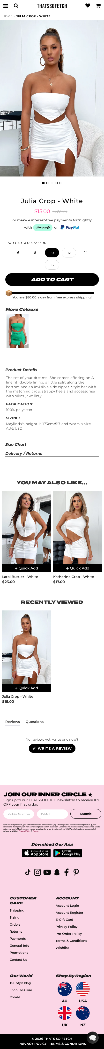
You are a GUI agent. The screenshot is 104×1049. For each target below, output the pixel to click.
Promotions (19, 952)
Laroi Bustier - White (20, 577)
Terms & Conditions (71, 941)
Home (7, 16)
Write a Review (56, 749)
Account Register (69, 912)
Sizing (15, 917)
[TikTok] (28, 873)
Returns (16, 931)
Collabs (15, 997)
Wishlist (62, 948)
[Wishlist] (87, 5)
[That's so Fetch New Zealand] (83, 1013)
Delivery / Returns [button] (23, 453)
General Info (19, 945)
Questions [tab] (35, 722)
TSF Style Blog (20, 983)
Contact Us (18, 959)
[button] (18, 252)
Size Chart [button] (15, 444)
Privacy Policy (66, 927)
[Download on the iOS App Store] (36, 856)
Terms (35, 831)
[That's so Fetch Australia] (65, 989)
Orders (15, 924)
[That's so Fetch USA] (83, 989)
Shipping (17, 910)
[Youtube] (47, 873)
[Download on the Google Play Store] (67, 856)
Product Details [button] (21, 370)
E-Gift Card (64, 919)
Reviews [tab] (12, 722)
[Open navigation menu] (5, 5)
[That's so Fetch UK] (65, 1013)
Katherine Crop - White (73, 577)
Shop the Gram (21, 990)
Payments (18, 938)
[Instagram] (37, 873)
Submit (85, 814)
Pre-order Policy (69, 934)
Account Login (67, 905)
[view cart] (98, 5)
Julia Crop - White (33, 16)
